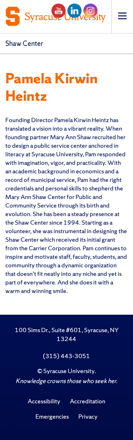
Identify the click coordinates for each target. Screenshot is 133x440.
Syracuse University (69, 371)
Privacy (88, 416)
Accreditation (87, 401)
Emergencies (52, 416)
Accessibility (44, 401)
